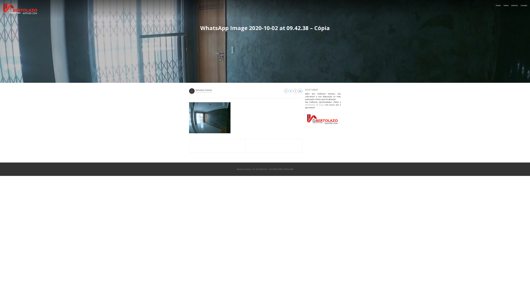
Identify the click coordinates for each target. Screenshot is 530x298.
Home (498, 5)
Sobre (506, 5)
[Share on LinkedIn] (300, 91)
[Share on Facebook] (286, 91)
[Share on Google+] (295, 91)
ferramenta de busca (314, 104)
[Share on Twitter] (291, 91)
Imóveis (514, 5)
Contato (524, 5)
